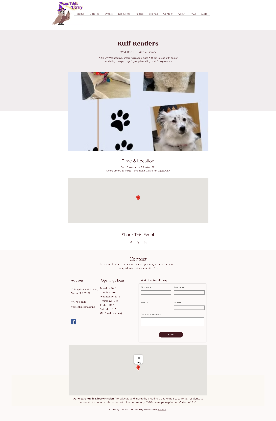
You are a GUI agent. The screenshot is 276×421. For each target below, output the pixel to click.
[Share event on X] (138, 242)
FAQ (155, 267)
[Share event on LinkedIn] (145, 242)
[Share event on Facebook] (131, 242)
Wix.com (162, 409)
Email (143, 303)
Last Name (179, 287)
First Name (146, 287)
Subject (177, 302)
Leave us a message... (151, 314)
